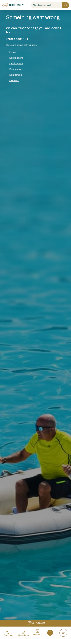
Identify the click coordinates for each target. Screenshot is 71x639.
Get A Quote (38, 623)
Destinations (16, 58)
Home (12, 52)
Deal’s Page (15, 75)
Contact (14, 80)
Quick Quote (16, 63)
